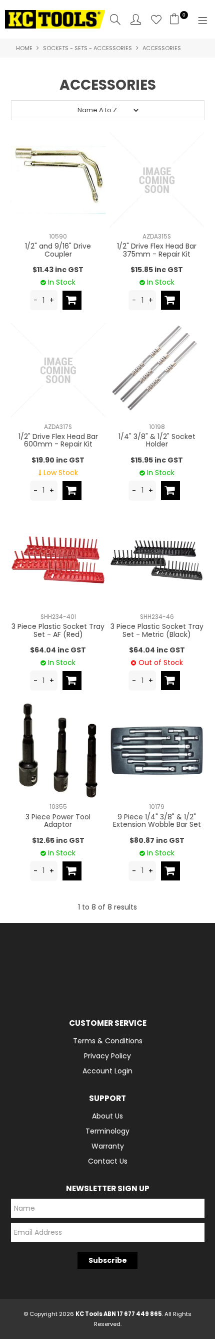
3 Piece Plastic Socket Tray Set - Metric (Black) (157, 630)
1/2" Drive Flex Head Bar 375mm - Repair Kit (156, 250)
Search (115, 19)
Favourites (156, 19)
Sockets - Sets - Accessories (87, 48)
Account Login (107, 1071)
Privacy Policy (107, 1056)
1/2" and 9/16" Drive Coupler (58, 250)
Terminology (108, 1131)
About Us (107, 1116)
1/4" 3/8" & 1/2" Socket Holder (157, 440)
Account (135, 19)
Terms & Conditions (107, 1041)
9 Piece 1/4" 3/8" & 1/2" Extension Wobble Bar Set (157, 820)
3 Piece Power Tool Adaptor (58, 820)
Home (24, 48)
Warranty (108, 1146)
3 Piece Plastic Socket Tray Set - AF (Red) (58, 630)
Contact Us (108, 1161)
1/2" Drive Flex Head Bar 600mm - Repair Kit (58, 440)
